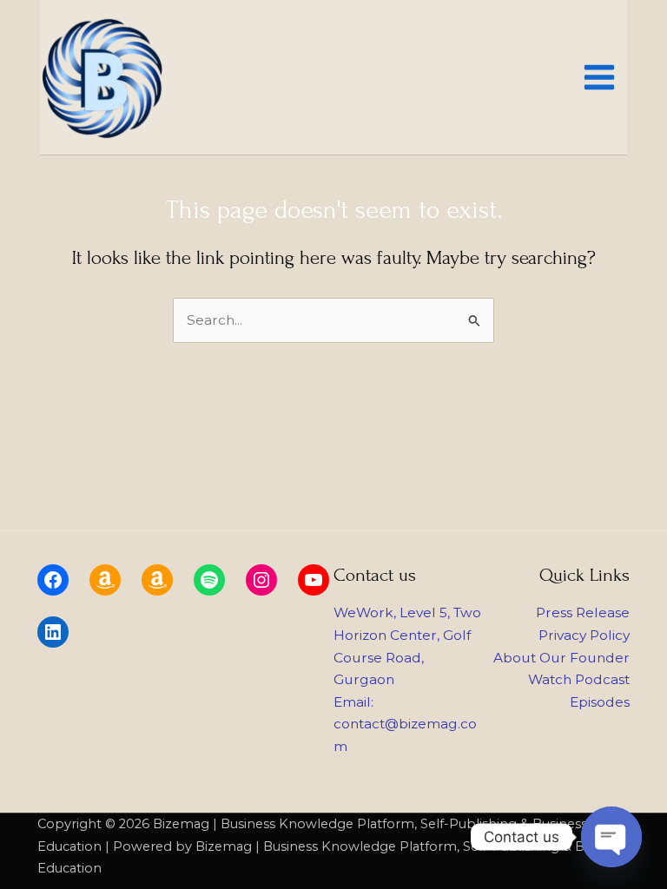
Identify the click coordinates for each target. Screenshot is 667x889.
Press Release (583, 612)
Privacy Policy (584, 635)
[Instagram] (261, 580)
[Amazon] (105, 580)
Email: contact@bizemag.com (405, 724)
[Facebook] (53, 580)
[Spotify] (209, 580)
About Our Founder (561, 657)
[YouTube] (313, 580)
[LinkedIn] (53, 632)
